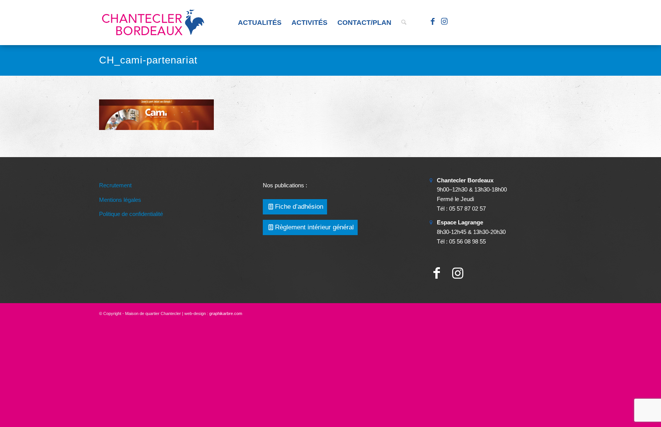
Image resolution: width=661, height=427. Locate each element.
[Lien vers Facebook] (432, 22)
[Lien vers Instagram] (444, 22)
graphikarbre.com (225, 313)
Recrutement (115, 185)
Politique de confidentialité (131, 214)
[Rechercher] (403, 22)
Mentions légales (120, 199)
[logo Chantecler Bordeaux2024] (153, 22)
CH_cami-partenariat (148, 60)
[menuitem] (260, 22)
